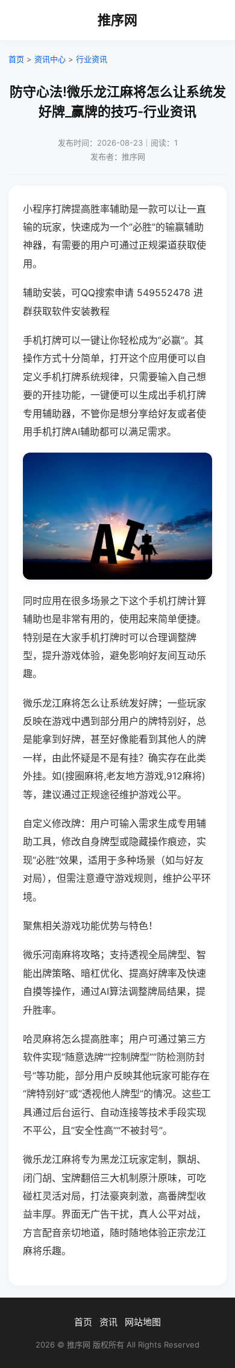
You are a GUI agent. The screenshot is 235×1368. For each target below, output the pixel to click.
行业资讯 (91, 59)
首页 (16, 59)
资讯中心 (50, 59)
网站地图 (143, 1322)
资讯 (108, 1322)
